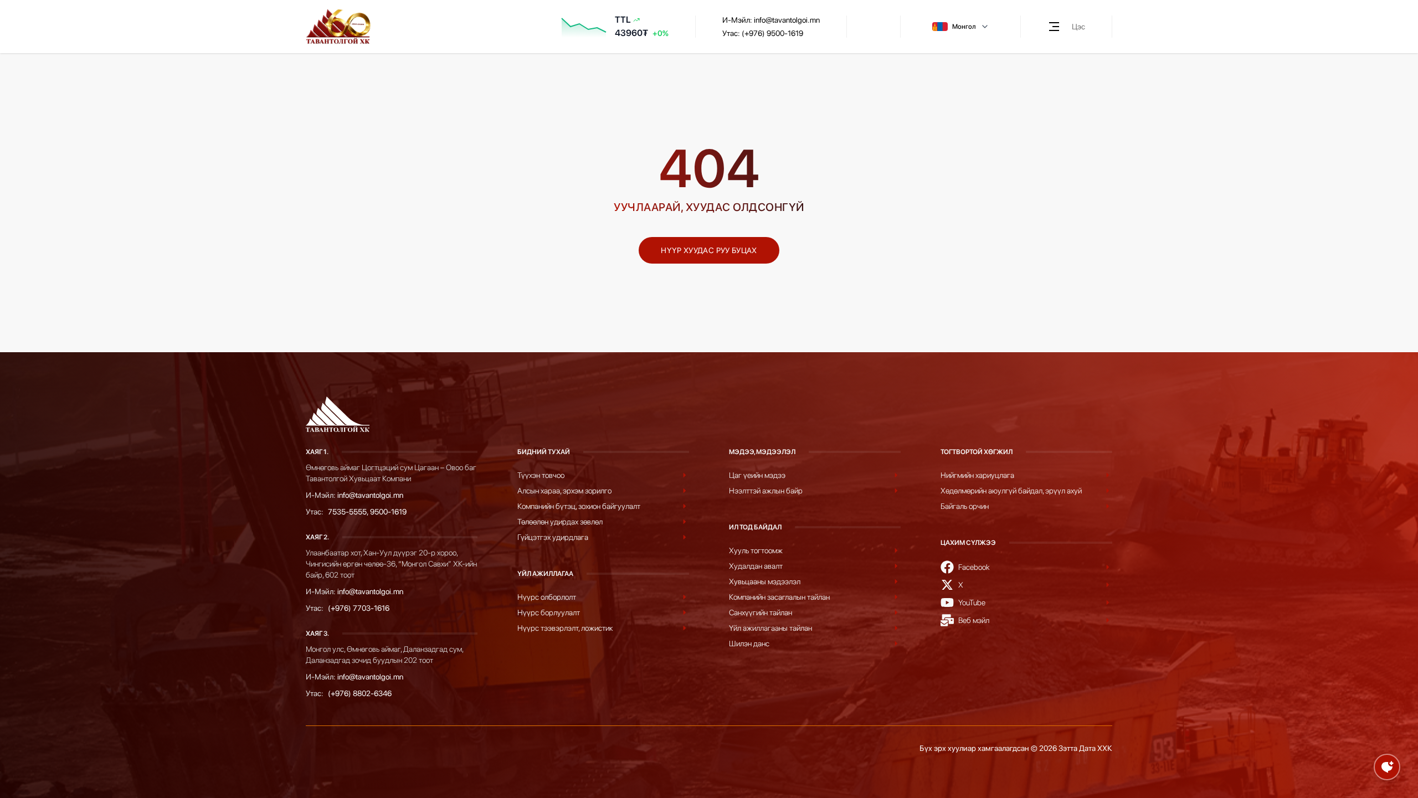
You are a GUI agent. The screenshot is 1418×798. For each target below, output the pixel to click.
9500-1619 (388, 511)
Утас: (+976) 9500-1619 (762, 33)
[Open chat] (1387, 767)
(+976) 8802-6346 (360, 693)
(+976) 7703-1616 (358, 608)
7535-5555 (347, 511)
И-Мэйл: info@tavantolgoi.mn (771, 20)
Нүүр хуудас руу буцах (709, 250)
